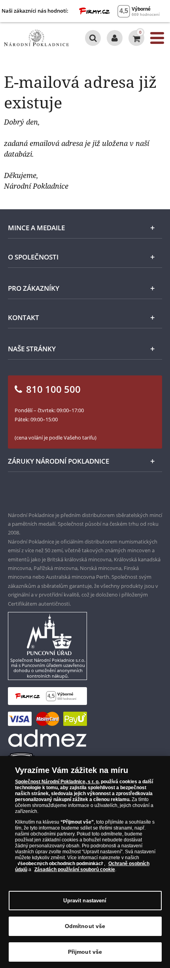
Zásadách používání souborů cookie (74, 869)
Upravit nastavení (84, 901)
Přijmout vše (85, 952)
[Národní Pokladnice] (36, 38)
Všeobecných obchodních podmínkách (60, 863)
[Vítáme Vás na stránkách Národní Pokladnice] (115, 38)
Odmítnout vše (85, 926)
